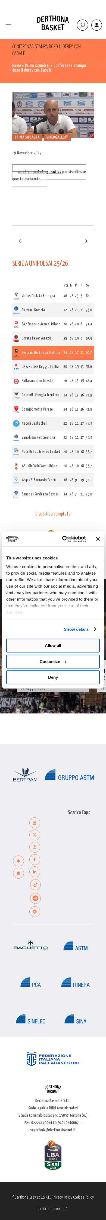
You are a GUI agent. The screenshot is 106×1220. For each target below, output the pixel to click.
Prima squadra (37, 66)
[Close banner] (98, 539)
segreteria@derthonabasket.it (53, 1130)
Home (16, 66)
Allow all (53, 645)
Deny (53, 677)
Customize (50, 661)
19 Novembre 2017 (27, 153)
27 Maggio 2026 (33, 689)
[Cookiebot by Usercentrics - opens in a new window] (64, 539)
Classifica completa (53, 514)
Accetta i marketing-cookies (39, 172)
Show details (76, 629)
